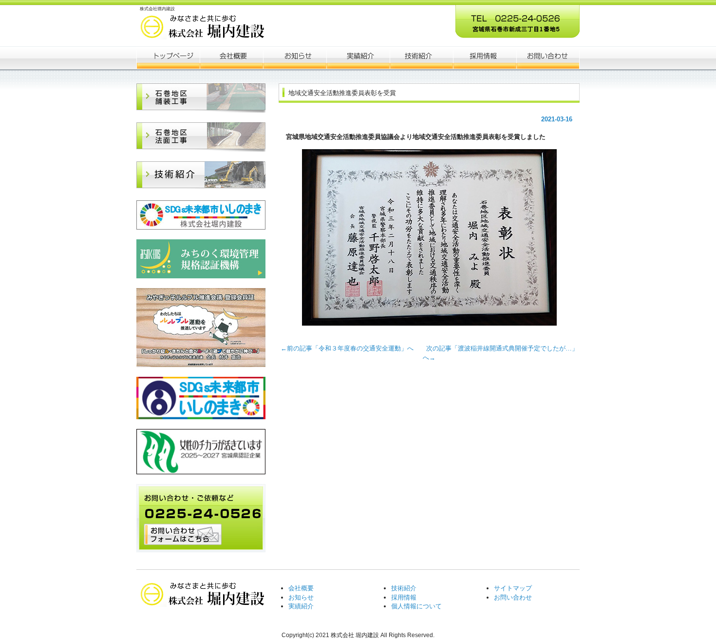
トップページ (168, 57)
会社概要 (231, 57)
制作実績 (358, 57)
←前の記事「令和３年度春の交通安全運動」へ (350, 348)
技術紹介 (403, 588)
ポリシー (484, 57)
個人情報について (416, 606)
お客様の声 (421, 57)
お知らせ (294, 57)
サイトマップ (513, 588)
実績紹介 (301, 606)
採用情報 (403, 597)
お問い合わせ (513, 597)
